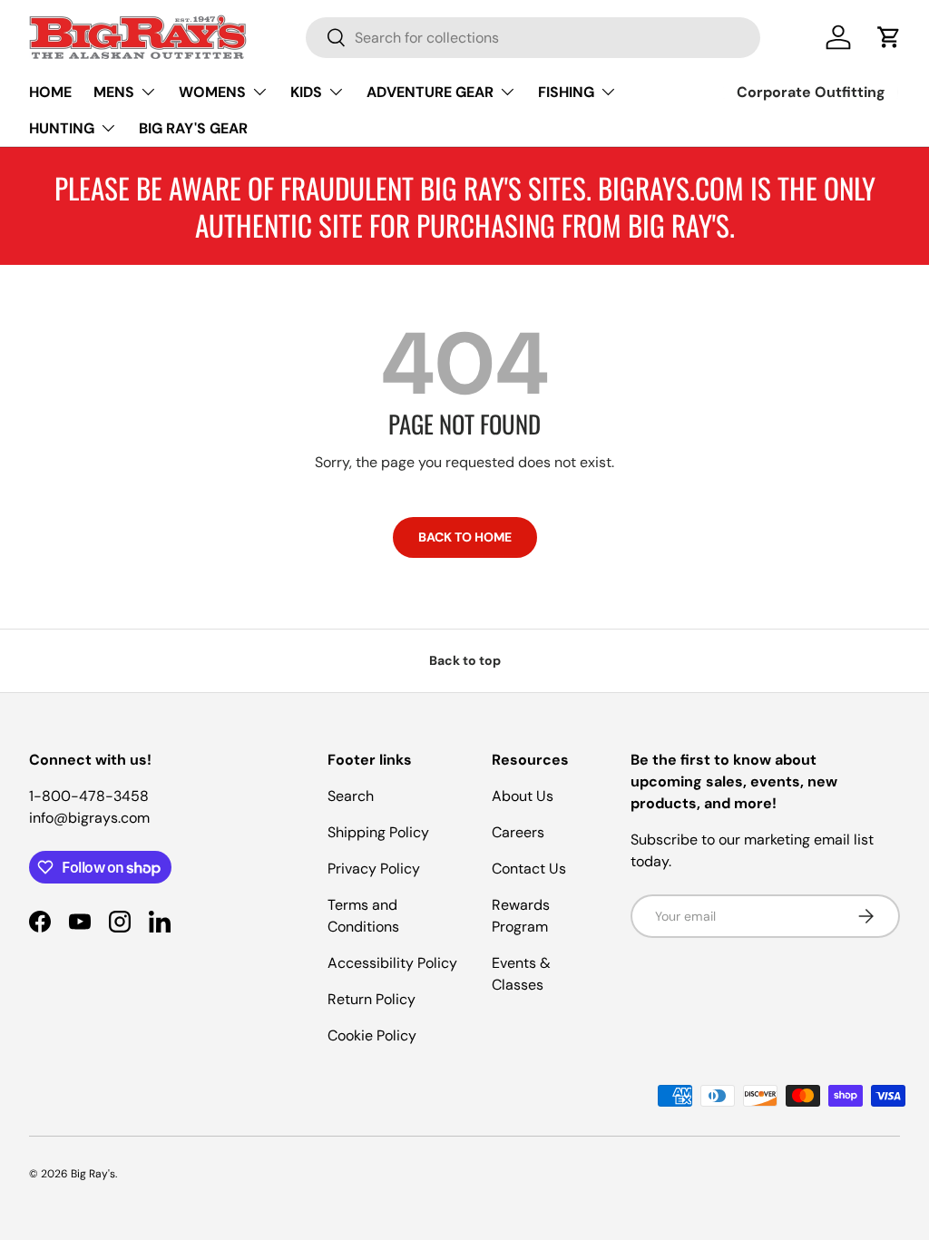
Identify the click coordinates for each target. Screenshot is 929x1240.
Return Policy (372, 999)
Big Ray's (93, 1174)
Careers (518, 832)
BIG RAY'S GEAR (193, 128)
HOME (50, 92)
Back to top (465, 660)
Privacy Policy (374, 868)
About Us (522, 796)
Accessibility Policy (392, 962)
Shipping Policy (378, 832)
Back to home (465, 537)
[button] (889, 37)
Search (351, 796)
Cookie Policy (372, 1035)
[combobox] (533, 37)
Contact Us (529, 868)
